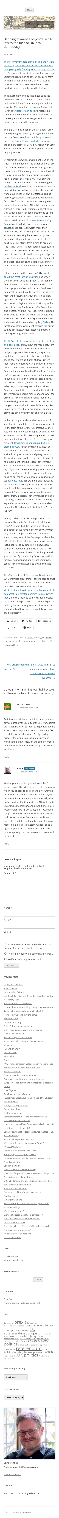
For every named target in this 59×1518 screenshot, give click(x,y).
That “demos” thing (13, 1112)
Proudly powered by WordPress (17, 1512)
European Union (44, 1334)
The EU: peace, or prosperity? (17, 1229)
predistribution (24, 1345)
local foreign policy (26, 110)
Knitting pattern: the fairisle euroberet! (22, 1067)
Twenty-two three (12, 1109)
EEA (51, 1326)
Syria (45, 1352)
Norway (24, 1341)
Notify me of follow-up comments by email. (30, 953)
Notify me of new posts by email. (25, 959)
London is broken (12, 1165)
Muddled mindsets (12, 1071)
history (32, 1336)
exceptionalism (10, 1336)
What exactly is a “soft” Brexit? (18, 1037)
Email (7, 920)
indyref (40, 1336)
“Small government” (13, 1199)
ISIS (21, 1339)
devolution (42, 1325)
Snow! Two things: (12, 1207)
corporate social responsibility (16, 1326)
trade (50, 1351)
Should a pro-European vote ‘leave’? (20, 1150)
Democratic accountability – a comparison (23, 1214)
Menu (29, 10)
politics (30, 637)
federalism (13, 641)
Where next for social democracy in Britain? (24, 1143)
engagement (15, 1329)
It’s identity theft (11, 999)
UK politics (41, 641)
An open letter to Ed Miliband (17, 1233)
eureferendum (14, 1333)
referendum (29, 1348)
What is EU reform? (13, 1146)
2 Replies (8, 54)
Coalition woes (10, 1196)
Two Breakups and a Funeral (17, 1094)
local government (27, 641)
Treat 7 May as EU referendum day (20, 1169)
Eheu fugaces (10, 1090)
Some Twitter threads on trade (18, 1026)
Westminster (44, 1356)
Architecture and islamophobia (18, 1177)
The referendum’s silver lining (17, 1120)
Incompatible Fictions (14, 992)
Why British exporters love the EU (19, 1139)
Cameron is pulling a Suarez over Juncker (23, 1192)
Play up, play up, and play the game (20, 1014)
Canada (30, 1323)
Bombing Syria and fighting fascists (20, 1154)
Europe (31, 1333)
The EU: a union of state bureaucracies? (22, 1218)
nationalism (15, 1341)
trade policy (9, 1356)
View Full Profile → (12, 1474)
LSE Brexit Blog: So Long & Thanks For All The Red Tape (29, 995)
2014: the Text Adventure (15, 1188)
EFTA (6, 1330)
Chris (20, 768)
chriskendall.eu (11, 1256)
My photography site (13, 1260)
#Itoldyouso (9, 1045)
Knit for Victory (11, 1018)
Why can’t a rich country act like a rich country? (26, 1041)
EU (32, 1329)
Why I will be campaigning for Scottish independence (28, 1063)
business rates (15, 480)
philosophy (34, 1340)
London (7, 1341)
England (25, 1330)
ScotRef (7, 1352)
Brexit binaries (10, 988)
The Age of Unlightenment (16, 1105)
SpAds (46, 322)
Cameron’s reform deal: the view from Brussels (25, 1116)
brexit (20, 1322)
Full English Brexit (12, 1048)
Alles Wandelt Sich (12, 1237)
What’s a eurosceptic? (14, 1211)
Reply (6, 756)
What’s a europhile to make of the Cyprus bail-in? (26, 1203)
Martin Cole (23, 704)
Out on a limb (10, 1052)
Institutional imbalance (14, 1222)
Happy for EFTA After (13, 984)
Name (8, 907)
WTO (14, 1358)
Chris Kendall (11, 1462)
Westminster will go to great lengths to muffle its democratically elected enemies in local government (29, 594)
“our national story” (13, 1022)
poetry (44, 1340)
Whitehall (7, 1358)
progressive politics (39, 1345)
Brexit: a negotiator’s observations (20, 1075)
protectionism (9, 1349)
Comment (10, 873)
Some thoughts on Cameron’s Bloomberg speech (27, 1226)
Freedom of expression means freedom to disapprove (29, 1173)
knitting (26, 1339)
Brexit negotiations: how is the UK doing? (23, 1029)
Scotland (45, 1349)
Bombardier (9, 1323)
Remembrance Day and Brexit (18, 1003)
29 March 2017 (10, 1056)
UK (15, 1356)
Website (8, 932)
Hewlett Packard (12, 186)
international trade (11, 1339)
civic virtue (38, 1323)
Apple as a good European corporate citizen (24, 1079)
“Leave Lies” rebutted (14, 1033)
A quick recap (10, 1060)
